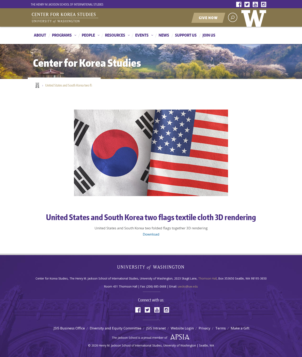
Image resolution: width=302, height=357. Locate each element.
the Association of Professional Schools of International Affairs (179, 337)
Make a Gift (240, 328)
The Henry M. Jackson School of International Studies (67, 4)
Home (37, 85)
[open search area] (232, 17)
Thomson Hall (207, 278)
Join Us (209, 35)
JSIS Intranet (156, 328)
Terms (220, 328)
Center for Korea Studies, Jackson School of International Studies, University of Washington (82, 18)
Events (142, 35)
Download (151, 234)
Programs (62, 35)
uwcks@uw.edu (188, 286)
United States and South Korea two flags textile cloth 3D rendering (71, 85)
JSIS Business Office (69, 328)
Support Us (186, 35)
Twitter (248, 4)
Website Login (182, 328)
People (88, 35)
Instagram (264, 4)
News (164, 35)
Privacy (204, 328)
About (40, 35)
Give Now (208, 17)
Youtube (256, 4)
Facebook (239, 4)
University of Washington (254, 17)
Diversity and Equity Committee (115, 328)
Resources (115, 35)
